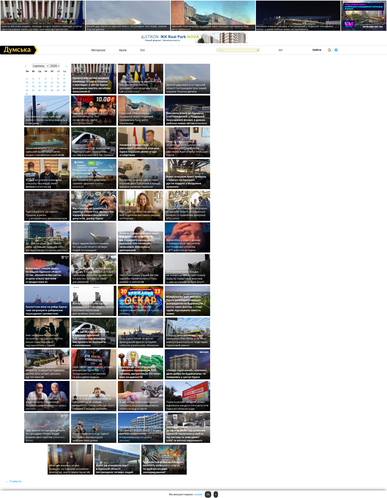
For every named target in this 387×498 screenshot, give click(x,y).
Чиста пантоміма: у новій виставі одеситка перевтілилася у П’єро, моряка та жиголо (138, 278)
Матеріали (98, 50)
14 (51, 82)
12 (39, 82)
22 (58, 86)
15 (58, 82)
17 (27, 86)
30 (64, 90)
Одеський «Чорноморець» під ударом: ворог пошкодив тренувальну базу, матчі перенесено (136, 118)
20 (45, 86)
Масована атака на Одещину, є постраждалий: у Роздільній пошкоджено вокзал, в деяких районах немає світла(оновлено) (295, 28)
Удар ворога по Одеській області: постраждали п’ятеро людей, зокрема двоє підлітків (45, 435)
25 (33, 90)
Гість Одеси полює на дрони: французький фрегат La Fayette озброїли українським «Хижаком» (139, 342)
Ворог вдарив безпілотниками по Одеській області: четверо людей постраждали (91, 247)
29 (58, 90)
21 (51, 86)
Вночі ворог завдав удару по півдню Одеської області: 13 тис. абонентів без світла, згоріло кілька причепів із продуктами (44, 275)
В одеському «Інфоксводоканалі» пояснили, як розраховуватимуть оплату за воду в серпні (139, 405)
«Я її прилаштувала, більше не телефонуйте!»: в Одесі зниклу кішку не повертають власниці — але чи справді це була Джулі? (185, 277)
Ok (208, 494)
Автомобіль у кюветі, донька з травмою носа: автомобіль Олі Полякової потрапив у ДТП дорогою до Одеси (183, 245)
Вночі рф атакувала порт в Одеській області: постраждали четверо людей (114, 469)
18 (33, 86)
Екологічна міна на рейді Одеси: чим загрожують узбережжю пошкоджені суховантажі (46, 310)
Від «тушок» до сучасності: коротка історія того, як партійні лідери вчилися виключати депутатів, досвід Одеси (93, 213)
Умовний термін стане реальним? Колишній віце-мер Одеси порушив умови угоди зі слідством (139, 150)
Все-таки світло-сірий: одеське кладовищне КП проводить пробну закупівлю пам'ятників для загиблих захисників (93, 308)
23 (64, 86)
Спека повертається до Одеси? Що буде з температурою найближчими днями (91, 437)
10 (27, 82)
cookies (198, 494)
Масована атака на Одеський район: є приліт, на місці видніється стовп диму (47, 120)
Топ (142, 50)
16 (64, 82)
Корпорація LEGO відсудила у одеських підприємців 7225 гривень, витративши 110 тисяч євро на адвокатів (140, 372)
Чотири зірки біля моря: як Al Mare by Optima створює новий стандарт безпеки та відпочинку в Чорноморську (140, 433)
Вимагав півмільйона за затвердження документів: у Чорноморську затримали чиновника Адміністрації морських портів (186, 148)
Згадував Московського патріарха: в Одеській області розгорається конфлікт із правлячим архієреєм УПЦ (186, 213)
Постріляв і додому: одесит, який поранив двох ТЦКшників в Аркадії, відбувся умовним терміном (140, 183)
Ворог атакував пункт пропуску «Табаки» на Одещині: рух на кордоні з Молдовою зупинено (186, 181)
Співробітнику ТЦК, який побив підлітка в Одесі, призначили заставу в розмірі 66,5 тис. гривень (93, 152)
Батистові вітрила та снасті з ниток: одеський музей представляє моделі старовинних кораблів (47, 152)
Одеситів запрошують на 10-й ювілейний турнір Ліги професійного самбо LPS (90, 118)
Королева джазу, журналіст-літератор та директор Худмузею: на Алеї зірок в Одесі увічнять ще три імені (45, 372)
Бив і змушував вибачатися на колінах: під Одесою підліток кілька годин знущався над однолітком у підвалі (44, 340)
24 (27, 90)
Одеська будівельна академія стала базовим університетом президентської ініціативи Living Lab (140, 86)
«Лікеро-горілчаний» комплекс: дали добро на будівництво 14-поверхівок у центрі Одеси (186, 374)
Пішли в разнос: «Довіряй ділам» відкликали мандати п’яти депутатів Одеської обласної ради (187, 405)
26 (39, 90)
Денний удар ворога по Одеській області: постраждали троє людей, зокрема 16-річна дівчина (186, 88)
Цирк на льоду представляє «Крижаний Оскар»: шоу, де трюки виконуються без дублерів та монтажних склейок (139, 306)
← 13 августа (13, 481)
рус (281, 49)
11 (33, 82)
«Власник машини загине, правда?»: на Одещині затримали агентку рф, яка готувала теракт (69, 469)
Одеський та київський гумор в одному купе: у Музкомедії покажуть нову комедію (46, 403)
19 (39, 86)
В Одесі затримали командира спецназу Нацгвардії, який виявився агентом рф (44, 183)
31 (27, 94)
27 (45, 90)
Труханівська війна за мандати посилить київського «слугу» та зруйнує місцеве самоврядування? (163, 467)
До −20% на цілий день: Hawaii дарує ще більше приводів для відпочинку (46, 247)
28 (51, 90)
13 (45, 82)
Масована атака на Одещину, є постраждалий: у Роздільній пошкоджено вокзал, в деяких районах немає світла (186, 118)
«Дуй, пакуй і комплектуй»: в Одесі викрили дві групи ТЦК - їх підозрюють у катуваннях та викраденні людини (93, 372)
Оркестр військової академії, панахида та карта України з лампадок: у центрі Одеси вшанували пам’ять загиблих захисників (92, 84)
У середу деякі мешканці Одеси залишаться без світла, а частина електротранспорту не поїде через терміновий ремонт (187, 340)
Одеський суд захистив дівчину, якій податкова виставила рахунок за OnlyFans (139, 215)
